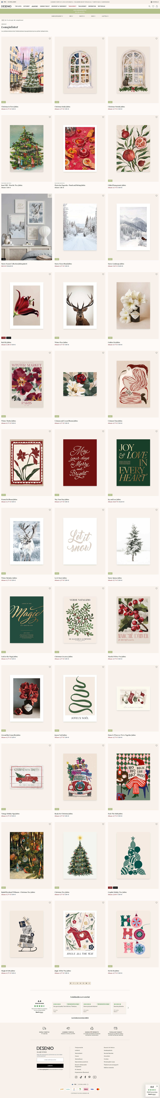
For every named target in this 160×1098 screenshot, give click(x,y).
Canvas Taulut (45, 6)
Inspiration (92, 6)
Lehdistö (77, 1050)
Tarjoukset (72, 6)
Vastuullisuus (78, 1059)
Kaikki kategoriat (57, 16)
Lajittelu (104, 16)
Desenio (84, 1093)
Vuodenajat (10, 20)
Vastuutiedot (78, 1053)
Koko (92, 16)
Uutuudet (26, 6)
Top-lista (18, 6)
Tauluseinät (82, 6)
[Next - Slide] (128, 1007)
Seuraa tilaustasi (108, 1053)
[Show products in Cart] (157, 6)
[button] (152, 1091)
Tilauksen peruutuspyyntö (111, 1064)
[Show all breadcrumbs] (3, 20)
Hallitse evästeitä (109, 1067)
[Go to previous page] (70, 983)
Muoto (82, 16)
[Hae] (149, 6)
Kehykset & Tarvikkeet (59, 6)
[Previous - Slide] (50, 1007)
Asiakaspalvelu (108, 1050)
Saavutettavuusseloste (81, 1062)
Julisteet (35, 6)
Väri (70, 16)
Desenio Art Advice (109, 1047)
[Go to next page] (89, 983)
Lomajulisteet (19, 20)
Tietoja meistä (79, 1047)
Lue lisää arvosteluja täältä (80, 1018)
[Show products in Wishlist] (153, 6)
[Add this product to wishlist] (50, 39)
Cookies (106, 1059)
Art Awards (78, 1069)
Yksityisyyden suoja (109, 1062)
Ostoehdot (107, 1056)
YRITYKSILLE (101, 6)
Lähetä (50, 1065)
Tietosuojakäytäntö (44, 1069)
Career (77, 1056)
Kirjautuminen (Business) (82, 1072)
